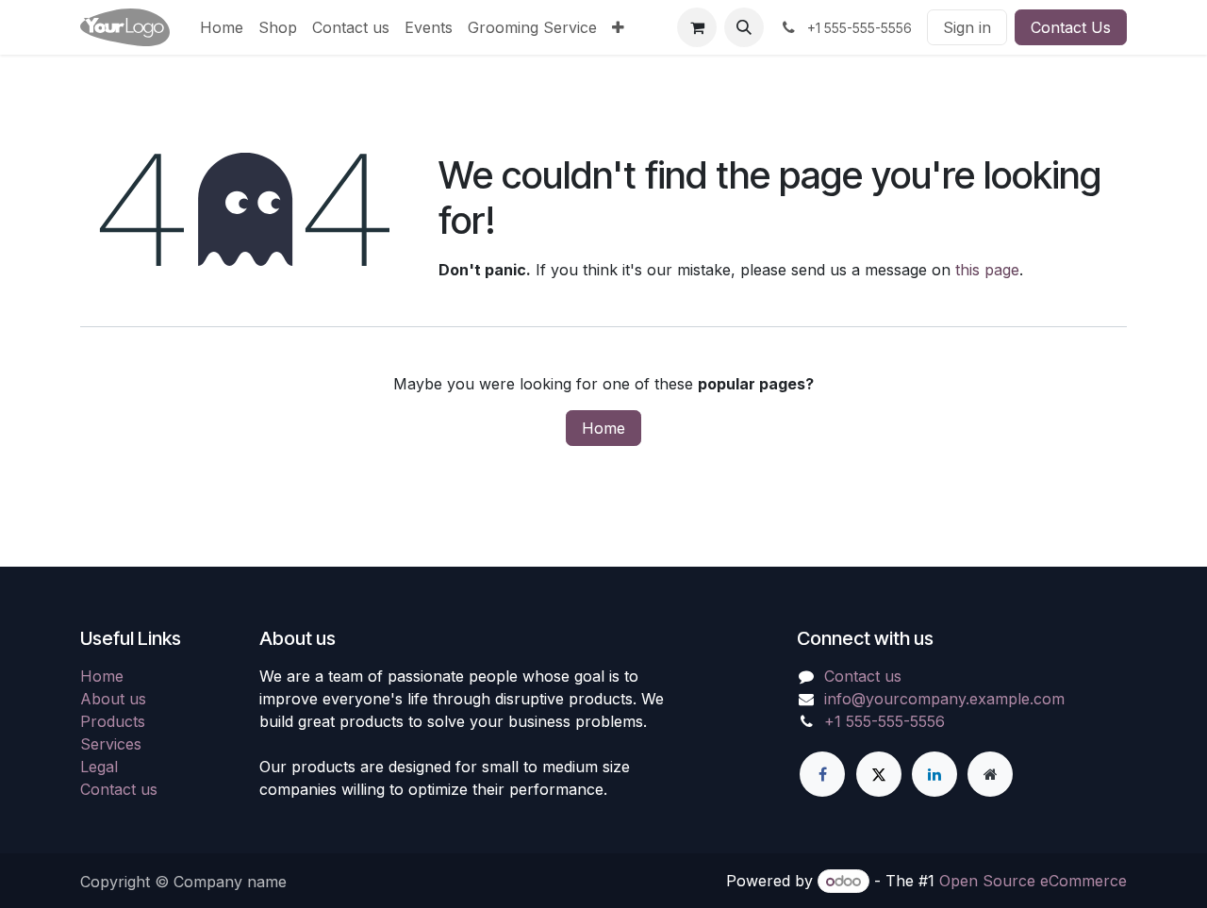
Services (110, 744)
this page (987, 269)
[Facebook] (822, 774)
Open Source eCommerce (1033, 880)
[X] (878, 774)
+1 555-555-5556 (884, 721)
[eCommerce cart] (697, 27)
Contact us (118, 789)
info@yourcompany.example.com (944, 698)
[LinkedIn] (934, 774)
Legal (99, 766)
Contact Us (1071, 27)
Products (112, 721)
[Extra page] (990, 774)
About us (113, 698)
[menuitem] (221, 27)
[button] (744, 27)
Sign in (967, 27)
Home (603, 428)
